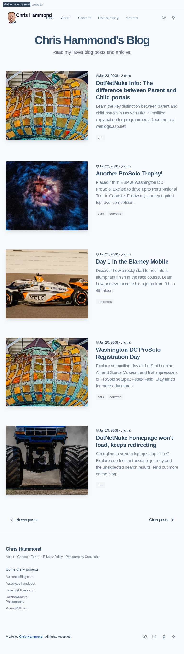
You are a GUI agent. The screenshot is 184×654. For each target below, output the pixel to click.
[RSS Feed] (173, 18)
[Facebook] (164, 636)
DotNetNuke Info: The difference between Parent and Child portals (136, 90)
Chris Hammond (23, 549)
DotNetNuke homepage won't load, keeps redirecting (134, 441)
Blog (49, 18)
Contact (84, 18)
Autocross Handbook (21, 583)
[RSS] (173, 636)
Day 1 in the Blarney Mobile (132, 261)
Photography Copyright (82, 556)
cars (101, 213)
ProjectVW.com (17, 608)
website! (38, 4)
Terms (35, 556)
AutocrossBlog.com (19, 577)
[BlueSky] (145, 636)
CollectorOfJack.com (20, 590)
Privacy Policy (53, 556)
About (65, 18)
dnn (100, 137)
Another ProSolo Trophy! (129, 173)
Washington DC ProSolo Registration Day (128, 353)
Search (132, 18)
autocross (105, 302)
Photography (108, 18)
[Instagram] (154, 636)
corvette (115, 213)
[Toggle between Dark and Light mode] (164, 18)
